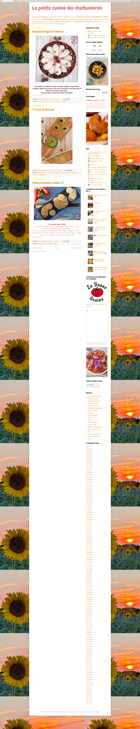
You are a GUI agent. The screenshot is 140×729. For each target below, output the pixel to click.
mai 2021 (88, 531)
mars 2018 (88, 611)
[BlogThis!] (64, 99)
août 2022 (88, 503)
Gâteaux (40, 22)
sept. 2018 (88, 597)
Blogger (97, 712)
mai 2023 (88, 489)
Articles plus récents (37, 248)
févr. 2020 (88, 559)
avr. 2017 (88, 637)
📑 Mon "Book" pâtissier (94, 156)
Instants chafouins (48, 22)
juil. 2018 (88, 602)
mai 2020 (88, 552)
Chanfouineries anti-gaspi (82, 19)
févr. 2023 (88, 491)
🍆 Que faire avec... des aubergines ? (97, 35)
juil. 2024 (88, 470)
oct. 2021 (88, 524)
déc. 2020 (88, 543)
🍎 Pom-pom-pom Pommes (95, 185)
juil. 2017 (88, 630)
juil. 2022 (88, 505)
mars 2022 (88, 512)
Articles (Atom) (43, 251)
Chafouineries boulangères (40, 17)
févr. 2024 (88, 477)
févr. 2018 (88, 613)
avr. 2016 (88, 665)
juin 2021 (88, 529)
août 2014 (88, 693)
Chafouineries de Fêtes (69, 17)
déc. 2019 (88, 564)
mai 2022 (88, 508)
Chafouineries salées (99, 17)
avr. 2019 (88, 581)
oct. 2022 (88, 498)
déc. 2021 (88, 519)
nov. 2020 (88, 545)
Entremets (101, 19)
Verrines (64, 24)
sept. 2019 (88, 569)
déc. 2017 (88, 618)
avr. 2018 (88, 609)
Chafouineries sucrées (52, 19)
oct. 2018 (88, 595)
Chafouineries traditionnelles (68, 19)
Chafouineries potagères (83, 17)
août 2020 (88, 550)
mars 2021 (88, 536)
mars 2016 (88, 668)
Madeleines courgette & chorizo (95, 100)
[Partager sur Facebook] (67, 99)
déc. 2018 (88, 590)
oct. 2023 (88, 484)
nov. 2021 (88, 522)
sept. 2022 (88, 501)
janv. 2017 (88, 644)
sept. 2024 (88, 465)
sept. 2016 (88, 653)
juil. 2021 (88, 526)
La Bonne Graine (59, 22)
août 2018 (88, 599)
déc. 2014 (88, 689)
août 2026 (88, 446)
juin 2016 (88, 661)
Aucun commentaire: (58, 170)
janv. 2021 (88, 541)
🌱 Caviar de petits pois (43, 109)
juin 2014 (88, 696)
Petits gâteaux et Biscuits (92, 22)
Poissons (106, 22)
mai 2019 (88, 578)
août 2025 (88, 451)
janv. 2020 (88, 562)
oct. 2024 (88, 463)
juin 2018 (88, 604)
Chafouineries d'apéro (55, 17)
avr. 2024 (88, 475)
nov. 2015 (88, 677)
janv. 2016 (88, 672)
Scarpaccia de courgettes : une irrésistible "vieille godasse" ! (100, 221)
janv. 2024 (88, 479)
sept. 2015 (88, 682)
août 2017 (88, 628)
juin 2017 (88, 632)
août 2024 (88, 468)
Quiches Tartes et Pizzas (38, 24)
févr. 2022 (88, 515)
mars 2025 (88, 456)
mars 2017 (88, 639)
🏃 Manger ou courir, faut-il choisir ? (97, 182)
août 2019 (88, 571)
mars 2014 (88, 698)
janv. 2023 (88, 493)
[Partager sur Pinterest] (69, 99)
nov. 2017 (88, 621)
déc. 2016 (88, 646)
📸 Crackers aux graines (100, 235)
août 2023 (88, 486)
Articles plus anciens (76, 248)
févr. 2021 (88, 538)
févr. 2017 (88, 642)
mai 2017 (88, 635)
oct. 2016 (88, 651)
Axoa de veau (97, 203)
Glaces (89, 417)
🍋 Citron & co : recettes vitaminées (97, 167)
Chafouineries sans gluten (37, 19)
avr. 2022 (88, 510)
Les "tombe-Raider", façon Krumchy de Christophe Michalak (100, 229)
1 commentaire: (56, 99)
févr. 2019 (88, 585)
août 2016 (88, 656)
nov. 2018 (88, 592)
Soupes (46, 24)
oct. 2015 (88, 679)
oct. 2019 (88, 566)
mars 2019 (88, 583)
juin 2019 (88, 576)
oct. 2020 (88, 548)
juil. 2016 (88, 658)
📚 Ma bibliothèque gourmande (96, 158)
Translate (97, 386)
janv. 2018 (88, 616)
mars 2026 (88, 449)
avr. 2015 (88, 686)
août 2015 (88, 684)
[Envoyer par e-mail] (63, 99)
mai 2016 (88, 663)
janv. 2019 (88, 588)
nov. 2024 (88, 461)
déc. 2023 (88, 482)
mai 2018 (88, 606)
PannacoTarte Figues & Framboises (47, 31)
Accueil (57, 248)
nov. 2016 (88, 649)
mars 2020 (89, 557)
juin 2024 (88, 472)
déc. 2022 (88, 496)
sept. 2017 (88, 625)
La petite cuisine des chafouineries (67, 8)
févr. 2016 (88, 670)
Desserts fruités (51, 101)
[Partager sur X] (66, 99)
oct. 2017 (88, 623)
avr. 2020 (88, 555)
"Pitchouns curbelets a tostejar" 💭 (48, 182)
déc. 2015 (88, 675)
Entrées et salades (92, 415)
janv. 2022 (88, 517)
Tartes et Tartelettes (55, 24)
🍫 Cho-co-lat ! (92, 165)
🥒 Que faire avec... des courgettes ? (97, 38)
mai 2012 (88, 703)
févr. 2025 (88, 458)
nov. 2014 (88, 691)
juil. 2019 (88, 573)
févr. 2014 (88, 701)
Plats (102, 22)
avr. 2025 (88, 454)
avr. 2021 (88, 533)
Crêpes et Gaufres (93, 19)
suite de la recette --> (38, 95)
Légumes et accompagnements (74, 22)
